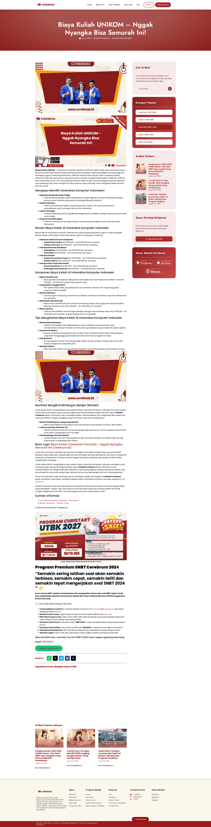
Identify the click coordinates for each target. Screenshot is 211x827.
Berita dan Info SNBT (123, 38)
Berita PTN (100, 5)
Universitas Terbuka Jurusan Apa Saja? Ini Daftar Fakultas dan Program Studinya (109, 754)
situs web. (108, 614)
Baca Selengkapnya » (43, 768)
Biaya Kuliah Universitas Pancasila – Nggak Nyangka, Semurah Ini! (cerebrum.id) (79, 446)
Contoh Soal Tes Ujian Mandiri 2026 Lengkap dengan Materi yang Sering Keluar (78, 754)
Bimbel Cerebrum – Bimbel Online (54, 503)
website (57, 611)
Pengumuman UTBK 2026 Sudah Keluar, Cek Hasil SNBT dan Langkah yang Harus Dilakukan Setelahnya (48, 756)
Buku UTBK (128, 5)
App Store (109, 609)
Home (89, 5)
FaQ (138, 5)
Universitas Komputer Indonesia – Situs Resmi (59, 500)
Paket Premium (114, 5)
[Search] (170, 89)
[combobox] (151, 89)
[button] (49, 658)
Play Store (95, 609)
